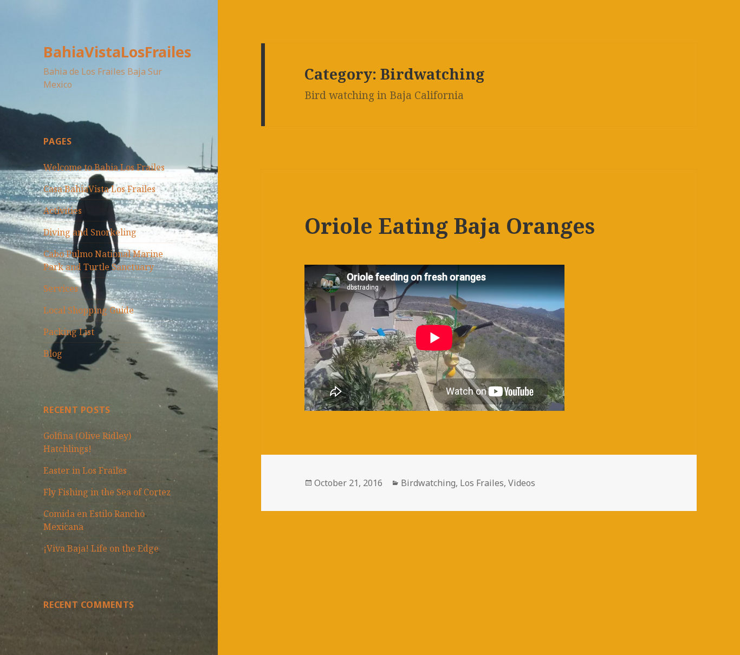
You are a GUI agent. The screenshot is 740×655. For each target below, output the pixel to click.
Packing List (68, 332)
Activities (62, 211)
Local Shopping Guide (88, 310)
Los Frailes (482, 483)
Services (60, 288)
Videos (521, 483)
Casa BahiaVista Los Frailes (99, 189)
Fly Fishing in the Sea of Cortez (107, 492)
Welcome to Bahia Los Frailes (104, 167)
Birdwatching (428, 483)
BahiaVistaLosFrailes (117, 52)
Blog (52, 353)
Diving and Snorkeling (90, 232)
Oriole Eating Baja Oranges (449, 225)
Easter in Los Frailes (85, 470)
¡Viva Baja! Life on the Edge (101, 548)
